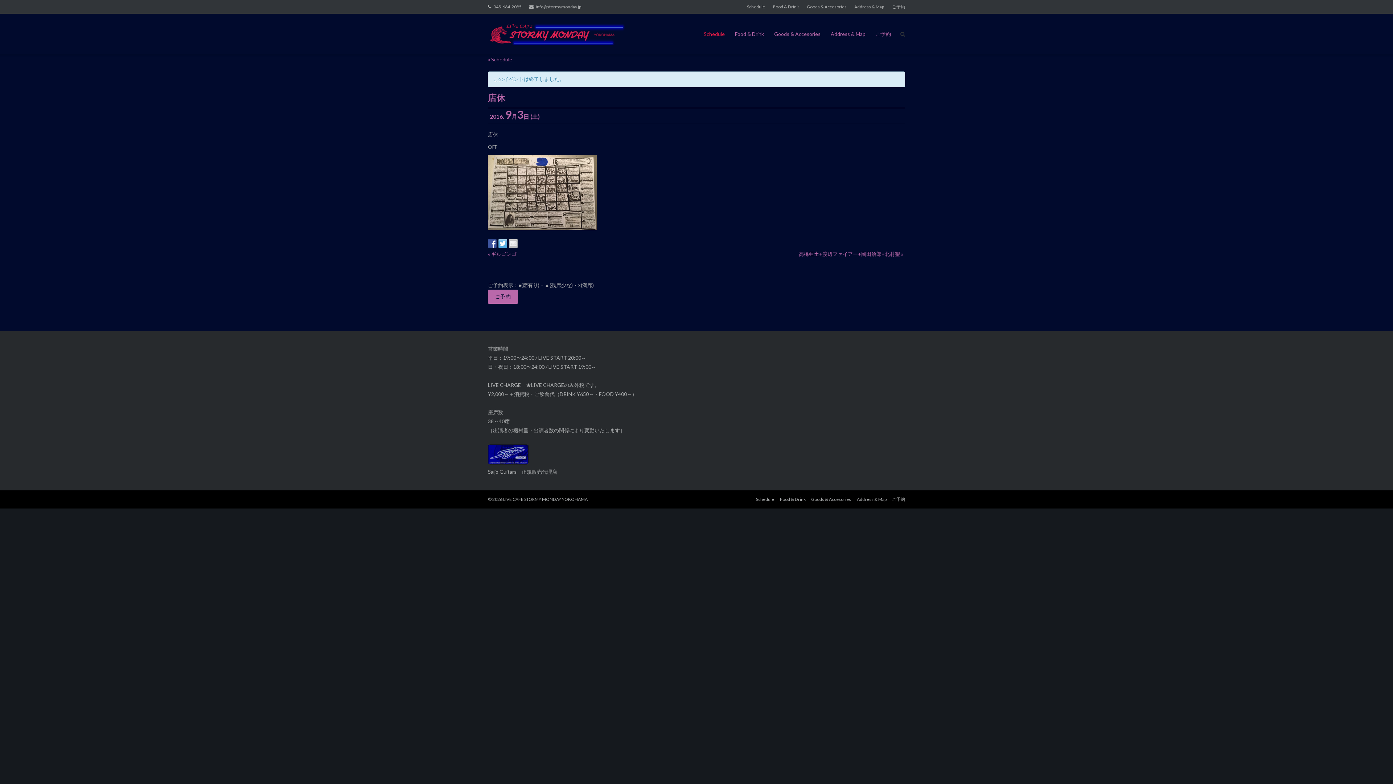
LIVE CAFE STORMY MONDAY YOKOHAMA (545, 499)
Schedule (756, 6)
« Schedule (500, 59)
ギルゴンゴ (502, 254)
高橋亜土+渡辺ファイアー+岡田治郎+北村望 (851, 254)
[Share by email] (513, 243)
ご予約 (898, 6)
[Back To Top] (1375, 766)
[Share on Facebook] (492, 243)
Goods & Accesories (827, 6)
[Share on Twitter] (502, 243)
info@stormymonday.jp (558, 6)
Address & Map (869, 6)
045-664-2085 (507, 6)
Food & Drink (786, 6)
